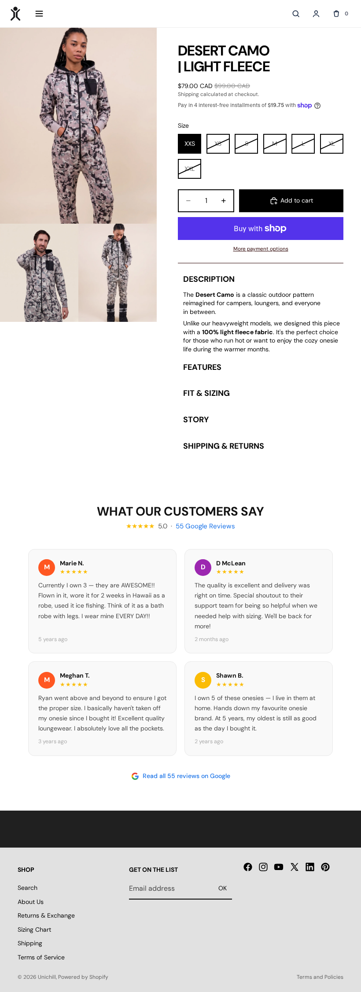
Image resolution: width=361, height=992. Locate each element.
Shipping (30, 944)
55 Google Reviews (205, 526)
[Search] (296, 14)
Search (27, 888)
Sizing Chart (34, 929)
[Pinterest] (325, 867)
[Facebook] (248, 867)
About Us (31, 902)
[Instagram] (263, 867)
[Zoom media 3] (117, 273)
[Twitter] (294, 867)
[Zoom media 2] (39, 273)
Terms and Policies (320, 977)
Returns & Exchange (46, 915)
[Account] (316, 14)
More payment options (260, 248)
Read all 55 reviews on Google (186, 776)
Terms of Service (41, 957)
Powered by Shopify (83, 977)
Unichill (47, 977)
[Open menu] (39, 13)
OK (222, 888)
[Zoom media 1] (78, 126)
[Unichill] (15, 13)
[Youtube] (278, 867)
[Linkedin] (310, 867)
